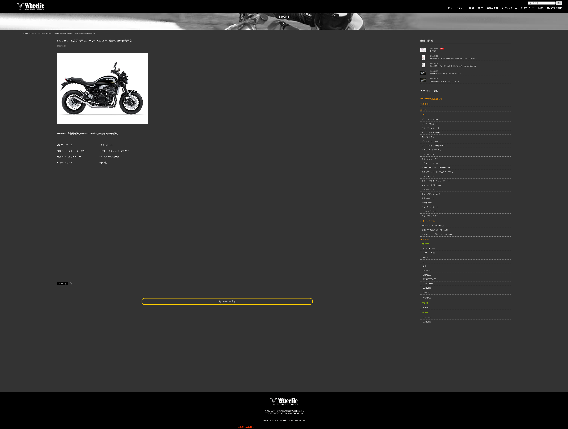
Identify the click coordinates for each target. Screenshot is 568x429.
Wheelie (25, 33)
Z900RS (48, 33)
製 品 (480, 8)
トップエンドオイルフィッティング (436, 181)
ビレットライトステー (431, 133)
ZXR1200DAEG (429, 279)
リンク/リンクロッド (430, 207)
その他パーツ (427, 203)
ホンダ (425, 303)
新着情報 (424, 104)
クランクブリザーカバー (431, 194)
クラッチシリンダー (430, 159)
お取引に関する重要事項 (550, 8)
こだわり (461, 8)
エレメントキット (429, 137)
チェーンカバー (428, 176)
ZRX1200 (427, 275)
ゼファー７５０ (429, 253)
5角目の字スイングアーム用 (433, 226)
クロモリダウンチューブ (431, 211)
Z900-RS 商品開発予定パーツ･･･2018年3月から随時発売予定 (74, 33)
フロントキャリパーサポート (433, 146)
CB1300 (426, 308)
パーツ (423, 114)
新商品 (423, 109)
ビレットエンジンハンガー (432, 141)
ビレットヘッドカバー (431, 119)
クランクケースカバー (431, 163)
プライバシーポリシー (297, 420)
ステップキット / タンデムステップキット (438, 172)
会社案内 (283, 420)
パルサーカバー (428, 189)
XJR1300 (427, 322)
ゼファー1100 (429, 249)
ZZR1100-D (428, 284)
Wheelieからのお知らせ (431, 98)
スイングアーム (509, 8)
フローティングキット (431, 128)
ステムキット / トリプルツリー (434, 185)
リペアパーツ (527, 8)
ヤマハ (425, 312)
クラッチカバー (428, 154)
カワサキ (41, 33)
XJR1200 (427, 317)
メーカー (33, 33)
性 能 (471, 8)
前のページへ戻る (227, 301)
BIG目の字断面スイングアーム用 (435, 230)
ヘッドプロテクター (430, 216)
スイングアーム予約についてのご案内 (437, 234)
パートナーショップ (270, 420)
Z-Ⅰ (425, 262)
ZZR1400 (427, 288)
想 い (450, 8)
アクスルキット (428, 198)
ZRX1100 (427, 270)
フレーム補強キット (430, 124)
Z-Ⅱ (425, 266)
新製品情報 (492, 8)
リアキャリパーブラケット (432, 150)
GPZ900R (427, 257)
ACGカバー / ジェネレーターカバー (436, 168)
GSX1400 (427, 298)
